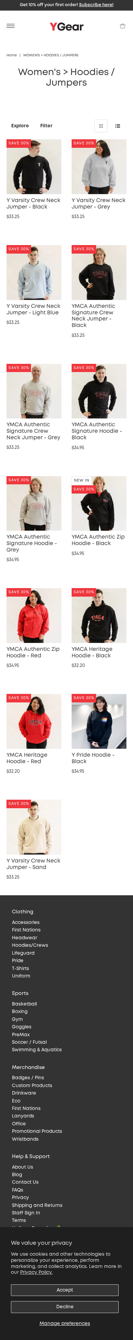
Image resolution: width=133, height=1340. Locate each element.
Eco (16, 1101)
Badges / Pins (28, 1078)
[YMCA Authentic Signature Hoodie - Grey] (33, 503)
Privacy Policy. (36, 1272)
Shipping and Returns (37, 1205)
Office (19, 1124)
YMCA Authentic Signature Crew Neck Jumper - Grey (33, 431)
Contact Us (25, 1182)
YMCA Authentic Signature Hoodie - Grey (31, 543)
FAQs (17, 1190)
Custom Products (32, 1086)
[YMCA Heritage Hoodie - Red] (33, 721)
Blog (17, 1175)
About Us (22, 1167)
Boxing (20, 1012)
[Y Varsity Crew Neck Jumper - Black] (33, 166)
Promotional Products (37, 1131)
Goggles (21, 1027)
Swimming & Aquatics (37, 1050)
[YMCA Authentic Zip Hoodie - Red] (33, 615)
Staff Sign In (26, 1213)
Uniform (21, 976)
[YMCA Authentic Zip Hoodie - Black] (99, 503)
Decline (65, 1307)
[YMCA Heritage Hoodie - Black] (99, 615)
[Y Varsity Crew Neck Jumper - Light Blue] (33, 272)
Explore (20, 126)
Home (11, 55)
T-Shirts (20, 969)
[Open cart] (122, 25)
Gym (17, 1019)
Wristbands (25, 1139)
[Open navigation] (10, 25)
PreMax (21, 1035)
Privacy (20, 1198)
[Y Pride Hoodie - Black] (99, 721)
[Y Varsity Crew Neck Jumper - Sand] (33, 827)
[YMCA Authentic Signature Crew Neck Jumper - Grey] (33, 391)
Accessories (26, 923)
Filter (46, 126)
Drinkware (24, 1093)
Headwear (24, 938)
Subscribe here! (96, 5)
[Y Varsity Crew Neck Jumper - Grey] (99, 166)
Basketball (24, 1004)
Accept (65, 1290)
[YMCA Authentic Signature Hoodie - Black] (99, 391)
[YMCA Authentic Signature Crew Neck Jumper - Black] (99, 272)
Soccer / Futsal (29, 1042)
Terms (19, 1220)
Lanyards (23, 1116)
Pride (18, 961)
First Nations (26, 930)
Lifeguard (23, 953)
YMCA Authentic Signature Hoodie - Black (97, 431)
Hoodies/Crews (30, 945)
